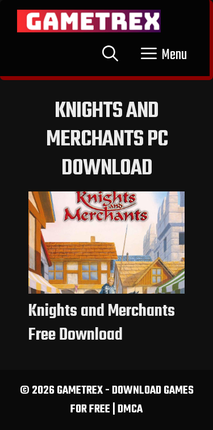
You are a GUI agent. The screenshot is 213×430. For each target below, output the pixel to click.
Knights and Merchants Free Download (101, 323)
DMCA (130, 409)
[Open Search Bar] (110, 55)
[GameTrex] (89, 21)
